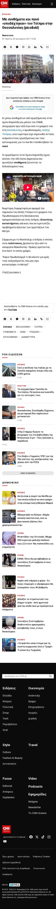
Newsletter (34, 807)
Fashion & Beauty (12, 757)
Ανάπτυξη (34, 695)
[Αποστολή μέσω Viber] (23, 47)
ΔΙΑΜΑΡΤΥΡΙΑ (28, 337)
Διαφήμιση (7, 874)
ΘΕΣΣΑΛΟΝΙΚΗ (23, 327)
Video (32, 778)
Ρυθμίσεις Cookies (41, 856)
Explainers (8, 797)
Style (6, 745)
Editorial (7, 785)
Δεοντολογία (23, 856)
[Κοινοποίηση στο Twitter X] (11, 47)
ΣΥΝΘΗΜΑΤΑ (9, 332)
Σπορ (6, 712)
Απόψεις (8, 791)
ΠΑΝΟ (23, 332)
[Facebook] (31, 837)
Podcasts (35, 786)
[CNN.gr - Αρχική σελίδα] (6, 829)
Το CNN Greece (37, 813)
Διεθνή (32, 718)
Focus (7, 778)
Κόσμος (7, 701)
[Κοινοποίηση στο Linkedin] (35, 47)
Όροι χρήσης (8, 856)
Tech (5, 718)
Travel (33, 745)
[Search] (50, 676)
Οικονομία (37, 4)
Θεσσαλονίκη (14, 130)
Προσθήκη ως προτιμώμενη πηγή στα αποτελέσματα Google (30, 108)
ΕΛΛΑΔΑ (6, 14)
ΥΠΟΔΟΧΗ (34, 332)
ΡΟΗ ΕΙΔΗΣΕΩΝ (12, 354)
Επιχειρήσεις (36, 707)
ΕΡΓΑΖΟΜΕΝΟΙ (10, 337)
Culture (7, 752)
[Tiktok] (43, 837)
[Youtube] (5, 841)
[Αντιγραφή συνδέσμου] (41, 47)
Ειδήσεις (16, 4)
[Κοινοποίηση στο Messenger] (17, 47)
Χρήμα (32, 701)
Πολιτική (26, 4)
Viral (5, 730)
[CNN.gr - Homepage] (4, 4)
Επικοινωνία (39, 868)
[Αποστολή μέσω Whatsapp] (29, 47)
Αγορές (32, 712)
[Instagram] (49, 837)
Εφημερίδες (37, 794)
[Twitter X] (37, 837)
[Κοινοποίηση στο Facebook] (5, 47)
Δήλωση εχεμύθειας (11, 862)
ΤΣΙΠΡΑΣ (38, 327)
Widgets (33, 801)
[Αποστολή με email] (47, 47)
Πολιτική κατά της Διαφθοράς (16, 868)
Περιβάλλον (10, 724)
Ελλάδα (7, 695)
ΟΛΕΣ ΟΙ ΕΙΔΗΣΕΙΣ (28, 473)
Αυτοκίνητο (9, 763)
